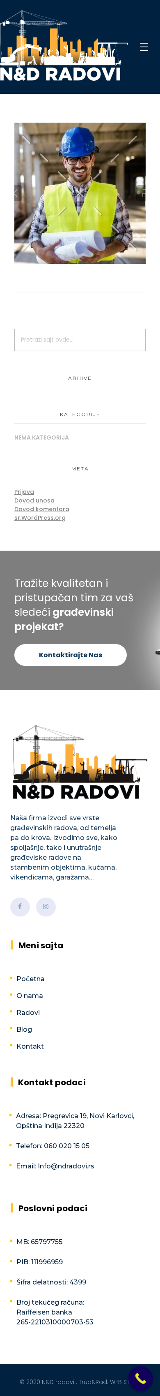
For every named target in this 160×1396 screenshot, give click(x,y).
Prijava (24, 492)
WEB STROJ (125, 1382)
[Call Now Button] (140, 1378)
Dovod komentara (41, 509)
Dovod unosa (34, 500)
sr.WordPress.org (40, 518)
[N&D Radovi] (64, 45)
